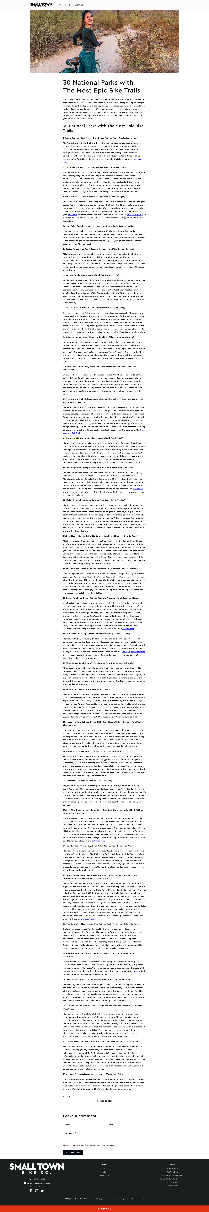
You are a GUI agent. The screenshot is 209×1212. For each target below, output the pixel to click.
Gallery (104, 1172)
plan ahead (138, 489)
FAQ (104, 1168)
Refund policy (110, 1199)
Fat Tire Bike (172, 1172)
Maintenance (172, 1186)
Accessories (172, 1182)
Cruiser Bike (172, 1168)
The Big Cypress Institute (133, 652)
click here (72, 215)
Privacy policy (124, 1199)
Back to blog (106, 1101)
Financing (104, 1175)
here (136, 971)
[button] (59, 5)
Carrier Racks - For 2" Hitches (172, 1179)
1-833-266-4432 (39, 1179)
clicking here (128, 629)
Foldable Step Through (172, 1175)
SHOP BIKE (104, 1209)
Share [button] (68, 1096)
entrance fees (98, 841)
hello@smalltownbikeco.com (38, 1183)
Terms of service (139, 1199)
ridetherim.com (134, 215)
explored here (87, 919)
